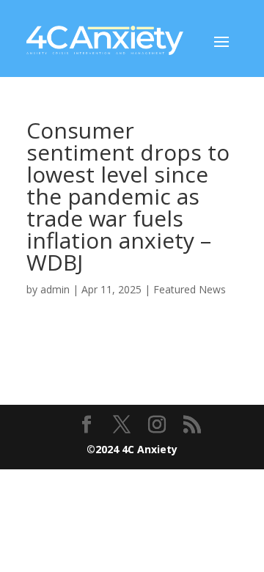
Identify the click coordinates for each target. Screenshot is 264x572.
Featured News (189, 289)
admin (55, 289)
